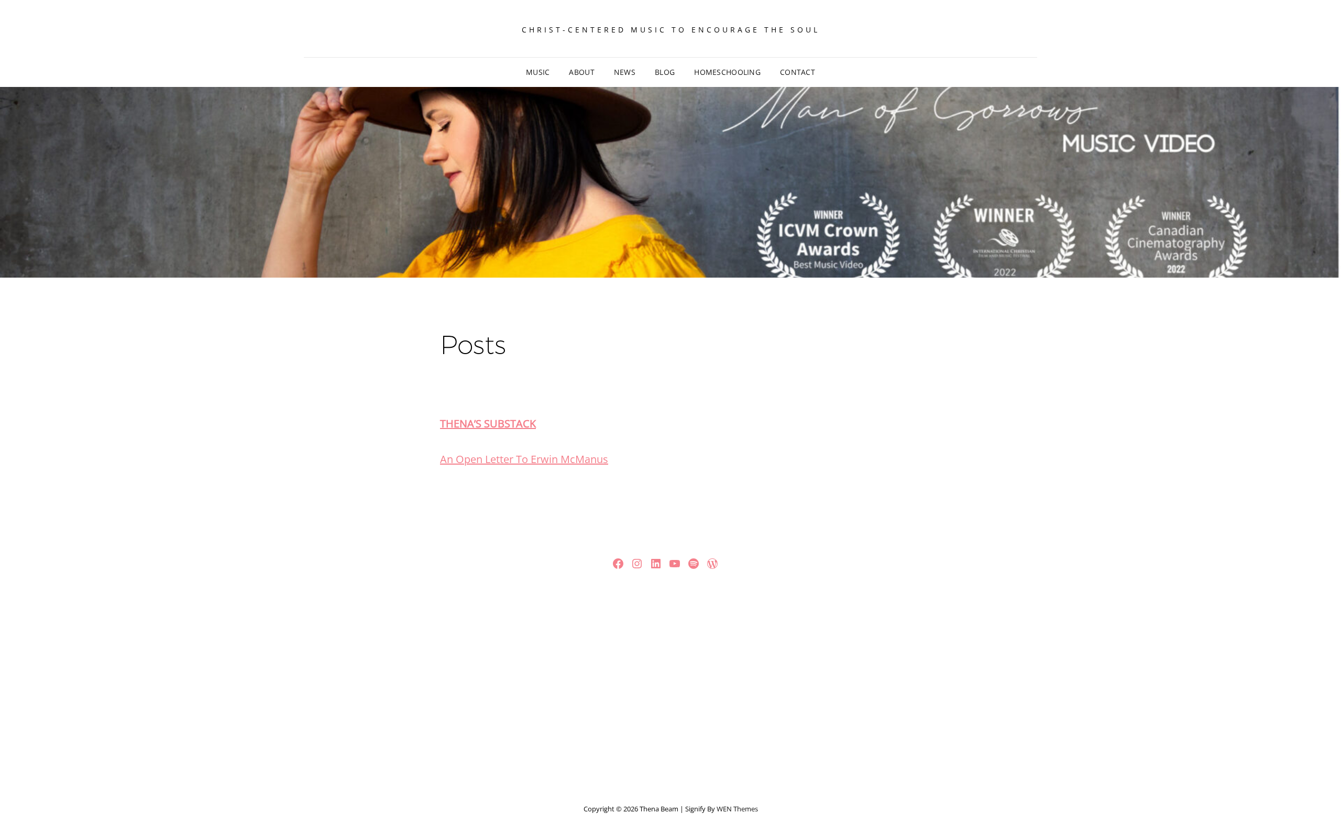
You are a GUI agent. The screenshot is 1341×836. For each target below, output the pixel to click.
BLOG (665, 72)
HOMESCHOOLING (727, 72)
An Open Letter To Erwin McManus (524, 459)
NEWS (624, 72)
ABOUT (581, 72)
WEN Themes (737, 808)
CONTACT (797, 72)
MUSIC (537, 72)
